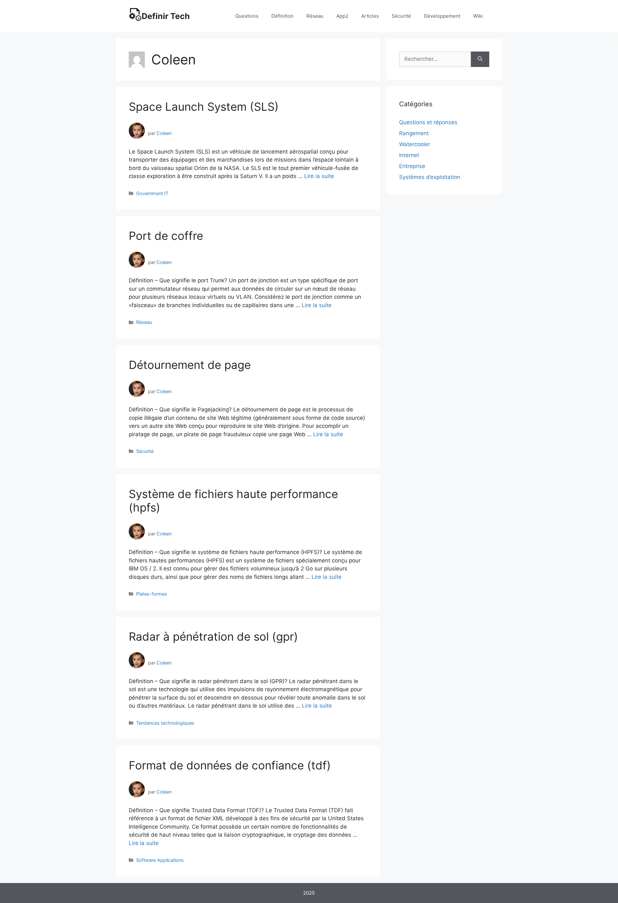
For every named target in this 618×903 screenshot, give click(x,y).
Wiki (478, 16)
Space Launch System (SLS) (204, 106)
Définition (282, 16)
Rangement (414, 133)
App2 (342, 16)
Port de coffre (166, 235)
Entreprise (412, 166)
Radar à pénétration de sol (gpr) (213, 636)
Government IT (152, 193)
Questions (246, 16)
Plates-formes (151, 594)
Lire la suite (319, 176)
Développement (442, 16)
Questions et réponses (428, 122)
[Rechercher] (480, 59)
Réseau (314, 16)
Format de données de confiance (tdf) (230, 765)
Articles (370, 16)
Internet (409, 155)
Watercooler (414, 144)
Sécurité (401, 16)
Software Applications (160, 860)
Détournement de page (190, 365)
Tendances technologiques (165, 723)
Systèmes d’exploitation (429, 177)
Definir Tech (166, 16)
